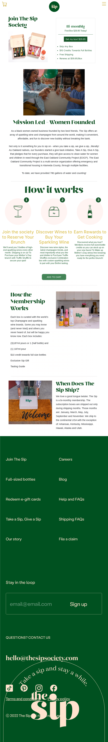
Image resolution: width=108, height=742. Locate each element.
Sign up (78, 604)
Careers (65, 459)
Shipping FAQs (71, 519)
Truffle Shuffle (22, 258)
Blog (63, 479)
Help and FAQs (71, 499)
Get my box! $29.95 (76, 39)
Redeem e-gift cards (23, 499)
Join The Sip (16, 459)
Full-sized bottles (20, 479)
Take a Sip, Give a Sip (23, 519)
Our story (14, 538)
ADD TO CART (54, 277)
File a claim (68, 538)
